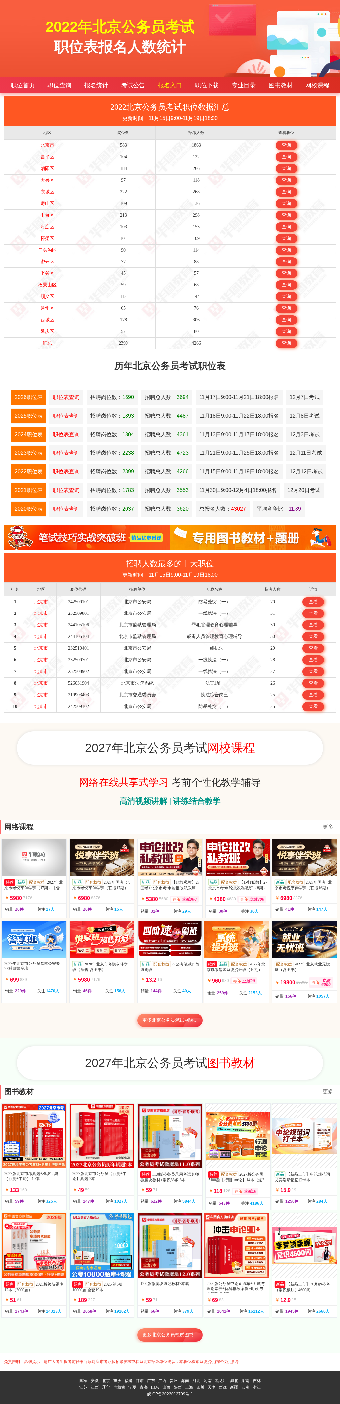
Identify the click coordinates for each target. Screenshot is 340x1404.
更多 (328, 827)
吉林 (257, 1380)
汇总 (47, 343)
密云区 (47, 261)
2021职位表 (28, 490)
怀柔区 (47, 238)
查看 (313, 601)
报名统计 (96, 85)
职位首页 (23, 85)
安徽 (95, 1380)
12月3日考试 (305, 434)
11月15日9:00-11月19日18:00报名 (239, 471)
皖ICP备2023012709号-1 (170, 1394)
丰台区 (47, 215)
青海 (144, 1387)
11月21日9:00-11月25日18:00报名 (239, 453)
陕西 (178, 1387)
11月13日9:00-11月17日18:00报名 (239, 434)
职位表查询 (66, 397)
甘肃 (140, 1380)
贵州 (174, 1380)
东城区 (47, 191)
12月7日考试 (305, 397)
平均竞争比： (279, 509)
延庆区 (47, 331)
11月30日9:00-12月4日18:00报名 (238, 490)
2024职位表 (28, 434)
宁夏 (132, 1387)
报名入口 (170, 85)
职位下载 (207, 85)
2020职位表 (28, 509)
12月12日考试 (306, 471)
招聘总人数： (167, 397)
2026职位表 (28, 397)
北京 (106, 1380)
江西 (95, 1387)
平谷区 (47, 273)
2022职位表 (28, 471)
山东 (155, 1387)
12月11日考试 (306, 453)
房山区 (47, 203)
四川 (200, 1387)
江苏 (83, 1387)
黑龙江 (221, 1380)
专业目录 (244, 85)
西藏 (223, 1387)
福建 (128, 1380)
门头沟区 (47, 250)
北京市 (47, 145)
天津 (211, 1387)
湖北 (234, 1380)
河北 (196, 1380)
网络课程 (19, 827)
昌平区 (47, 156)
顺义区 (47, 296)
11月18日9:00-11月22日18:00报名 (239, 416)
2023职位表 (28, 453)
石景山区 (47, 284)
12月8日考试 (305, 416)
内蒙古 (119, 1387)
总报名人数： (222, 509)
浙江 (257, 1387)
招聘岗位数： (112, 397)
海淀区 (47, 226)
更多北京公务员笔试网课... (170, 1020)
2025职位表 (28, 416)
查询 (286, 145)
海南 (185, 1380)
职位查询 (59, 85)
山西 (166, 1387)
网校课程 (317, 85)
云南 (245, 1387)
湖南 (245, 1380)
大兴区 (47, 180)
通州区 (47, 308)
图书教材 (281, 85)
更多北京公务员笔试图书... (170, 1334)
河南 (208, 1380)
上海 (189, 1387)
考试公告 (133, 85)
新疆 (234, 1387)
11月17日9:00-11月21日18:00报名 (239, 397)
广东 (151, 1380)
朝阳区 (47, 168)
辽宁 (106, 1387)
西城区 (47, 319)
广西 (162, 1380)
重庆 (117, 1380)
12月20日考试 (303, 490)
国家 (83, 1380)
